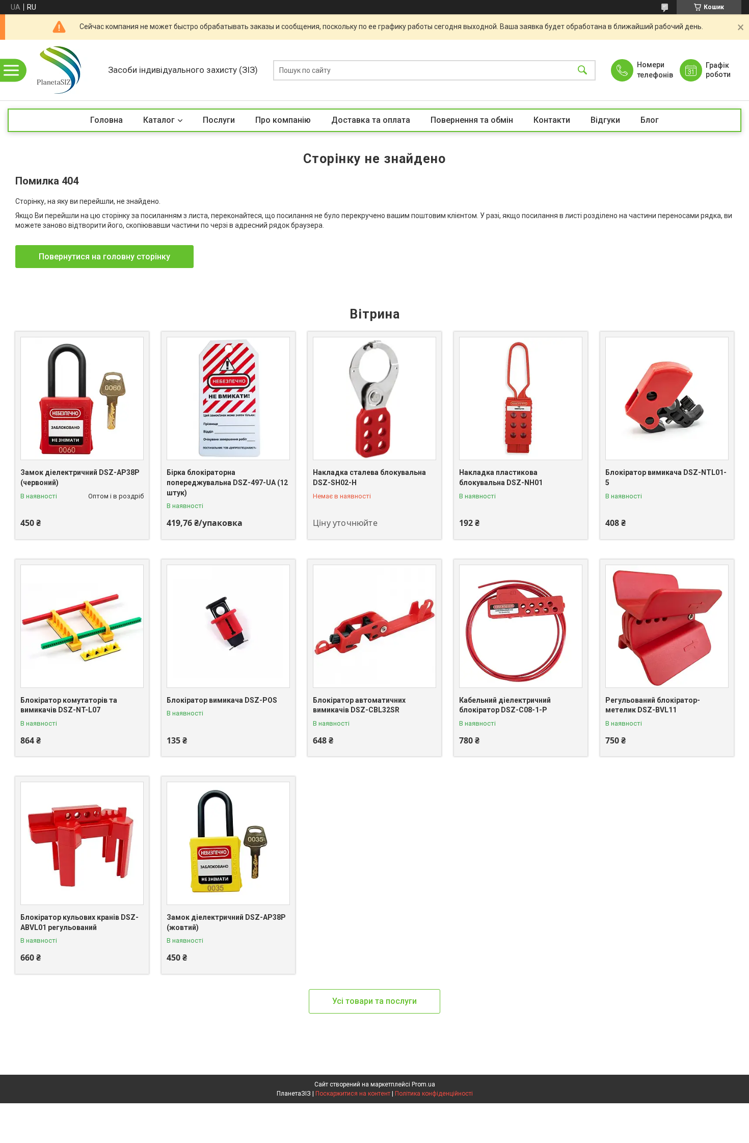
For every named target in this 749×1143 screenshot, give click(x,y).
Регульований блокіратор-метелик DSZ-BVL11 (652, 705)
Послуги (219, 120)
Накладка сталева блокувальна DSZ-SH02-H (369, 477)
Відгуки (605, 120)
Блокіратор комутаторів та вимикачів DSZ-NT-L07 (68, 705)
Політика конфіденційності (434, 1093)
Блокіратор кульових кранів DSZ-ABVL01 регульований (79, 922)
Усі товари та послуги (374, 1001)
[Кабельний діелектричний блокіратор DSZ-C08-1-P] (520, 626)
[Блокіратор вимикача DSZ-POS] (228, 626)
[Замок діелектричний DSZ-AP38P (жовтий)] (228, 843)
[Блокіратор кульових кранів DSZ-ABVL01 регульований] (82, 843)
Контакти (551, 120)
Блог (649, 120)
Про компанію (283, 120)
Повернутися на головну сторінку (104, 256)
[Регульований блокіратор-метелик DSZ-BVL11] (667, 626)
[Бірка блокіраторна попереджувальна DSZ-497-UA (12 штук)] (228, 398)
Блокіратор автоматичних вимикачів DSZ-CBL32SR (359, 705)
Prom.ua (423, 1084)
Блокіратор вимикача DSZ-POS (222, 700)
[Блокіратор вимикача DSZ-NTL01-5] (667, 398)
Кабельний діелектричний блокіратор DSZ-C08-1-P (505, 705)
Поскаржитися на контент (352, 1093)
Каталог (159, 120)
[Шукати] (582, 70)
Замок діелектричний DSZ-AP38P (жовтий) (226, 922)
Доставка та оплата (370, 120)
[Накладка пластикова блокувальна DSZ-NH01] (520, 398)
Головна (106, 120)
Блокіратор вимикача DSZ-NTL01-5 (666, 477)
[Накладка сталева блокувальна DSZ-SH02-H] (374, 398)
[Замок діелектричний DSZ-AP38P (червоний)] (82, 398)
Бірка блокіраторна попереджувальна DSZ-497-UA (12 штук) (227, 482)
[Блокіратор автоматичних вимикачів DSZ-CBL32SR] (374, 626)
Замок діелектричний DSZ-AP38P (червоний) (80, 477)
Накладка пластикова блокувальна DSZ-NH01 (501, 477)
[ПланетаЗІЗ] (55, 70)
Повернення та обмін (472, 120)
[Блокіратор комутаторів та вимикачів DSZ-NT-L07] (82, 626)
